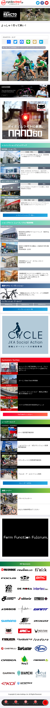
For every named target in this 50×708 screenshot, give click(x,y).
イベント (35, 703)
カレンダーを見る (25, 483)
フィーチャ (16, 703)
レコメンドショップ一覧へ (25, 215)
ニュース (5, 703)
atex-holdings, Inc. (23, 694)
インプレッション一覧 (25, 309)
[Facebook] (21, 42)
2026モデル (8, 304)
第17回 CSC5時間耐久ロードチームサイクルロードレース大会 (24, 47)
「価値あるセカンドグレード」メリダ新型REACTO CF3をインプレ (33, 294)
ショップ (25, 703)
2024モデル (42, 304)
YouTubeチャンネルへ (25, 414)
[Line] (28, 42)
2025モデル (25, 304)
